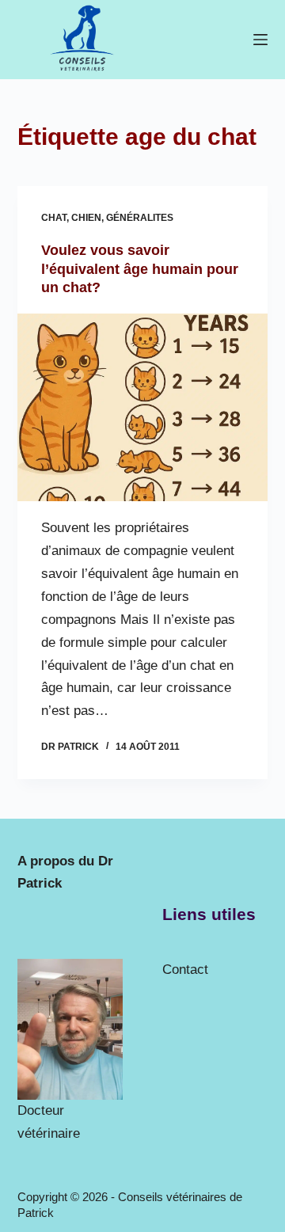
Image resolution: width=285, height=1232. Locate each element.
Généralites (139, 217)
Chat (53, 217)
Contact (185, 969)
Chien (86, 217)
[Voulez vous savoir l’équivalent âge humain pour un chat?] (142, 408)
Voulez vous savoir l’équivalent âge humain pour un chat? (139, 268)
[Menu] (260, 39)
